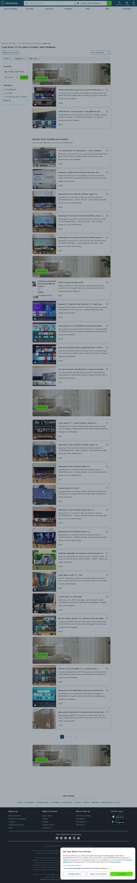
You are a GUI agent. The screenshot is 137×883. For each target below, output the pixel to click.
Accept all (121, 874)
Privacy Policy (116, 862)
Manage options (74, 874)
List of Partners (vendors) (72, 865)
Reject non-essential (98, 874)
